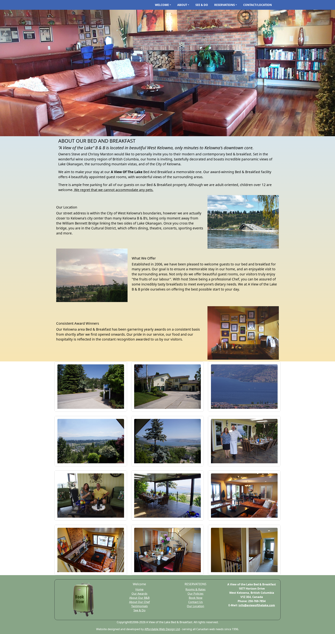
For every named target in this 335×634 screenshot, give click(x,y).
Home (139, 589)
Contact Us (195, 602)
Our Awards (139, 594)
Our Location (195, 606)
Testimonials (139, 606)
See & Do (139, 610)
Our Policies (195, 594)
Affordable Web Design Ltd (162, 629)
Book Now (195, 598)
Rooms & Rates (195, 589)
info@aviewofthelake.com (257, 605)
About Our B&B (139, 598)
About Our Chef (139, 602)
